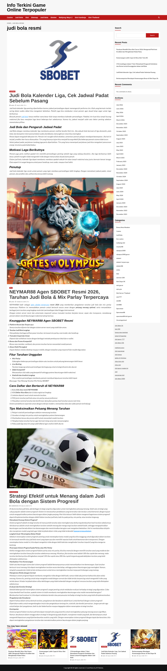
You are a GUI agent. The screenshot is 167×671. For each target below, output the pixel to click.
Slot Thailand (93, 17)
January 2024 (120, 203)
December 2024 (121, 169)
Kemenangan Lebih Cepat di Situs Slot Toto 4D (132, 58)
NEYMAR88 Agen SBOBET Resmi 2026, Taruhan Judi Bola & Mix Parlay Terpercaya (59, 294)
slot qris (119, 289)
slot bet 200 (120, 277)
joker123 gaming (120, 336)
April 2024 (119, 199)
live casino (119, 239)
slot (116, 372)
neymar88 (119, 247)
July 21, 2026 (80, 659)
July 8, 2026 (20, 105)
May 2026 (119, 112)
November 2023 (121, 210)
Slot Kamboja (80, 17)
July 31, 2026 (18, 657)
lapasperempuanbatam (82, 531)
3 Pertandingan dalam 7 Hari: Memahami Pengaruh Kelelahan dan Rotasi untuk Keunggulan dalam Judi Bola (136, 65)
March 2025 (120, 158)
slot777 (119, 297)
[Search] (159, 17)
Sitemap (34, 17)
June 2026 (119, 109)
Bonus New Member (123, 227)
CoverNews (90, 668)
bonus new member (121, 332)
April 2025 (119, 154)
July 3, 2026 (141, 655)
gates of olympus (120, 358)
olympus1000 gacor (123, 254)
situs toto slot (119, 361)
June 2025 (119, 146)
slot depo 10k (119, 343)
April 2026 (119, 116)
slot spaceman (119, 351)
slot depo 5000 (120, 378)
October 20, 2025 (21, 301)
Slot (27, 17)
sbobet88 (119, 266)
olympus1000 (120, 250)
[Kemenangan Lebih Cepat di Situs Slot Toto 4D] (52, 639)
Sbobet (53, 17)
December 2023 (121, 207)
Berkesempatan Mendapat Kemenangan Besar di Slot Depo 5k (137, 78)
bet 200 (117, 329)
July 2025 (119, 142)
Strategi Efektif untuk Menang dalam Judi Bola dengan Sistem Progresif (57, 498)
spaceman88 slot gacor (124, 316)
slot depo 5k (119, 325)
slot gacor (119, 285)
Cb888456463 (15, 506)
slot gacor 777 (119, 339)
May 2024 (119, 195)
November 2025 (121, 127)
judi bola (24, 117)
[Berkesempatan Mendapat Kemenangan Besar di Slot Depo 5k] (145, 639)
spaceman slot (119, 375)
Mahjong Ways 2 (65, 17)
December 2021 (121, 214)
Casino (10, 17)
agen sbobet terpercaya (40, 305)
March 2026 (120, 120)
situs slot (118, 365)
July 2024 (119, 188)
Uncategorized (13, 492)
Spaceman (119, 308)
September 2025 (122, 135)
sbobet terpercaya (122, 262)
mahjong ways (119, 348)
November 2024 (121, 173)
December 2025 (121, 124)
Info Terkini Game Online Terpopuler (26, 7)
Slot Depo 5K (120, 281)
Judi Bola (19, 17)
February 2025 (121, 161)
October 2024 (121, 176)
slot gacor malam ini (121, 368)
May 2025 (119, 150)
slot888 (119, 305)
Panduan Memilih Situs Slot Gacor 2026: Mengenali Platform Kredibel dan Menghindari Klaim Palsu (136, 51)
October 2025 (121, 131)
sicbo (118, 270)
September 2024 (122, 180)
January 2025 (120, 165)
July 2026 (119, 105)
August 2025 (120, 139)
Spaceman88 (120, 312)
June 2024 (119, 191)
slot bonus (118, 354)
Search (118, 28)
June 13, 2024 (25, 506)
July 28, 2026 (49, 655)
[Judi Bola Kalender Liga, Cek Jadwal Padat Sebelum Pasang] (114, 639)
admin (12, 105)
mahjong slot (120, 243)
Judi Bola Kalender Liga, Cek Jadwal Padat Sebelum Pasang (59, 98)
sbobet (118, 258)
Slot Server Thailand (123, 293)
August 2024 (120, 184)
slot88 (118, 301)
